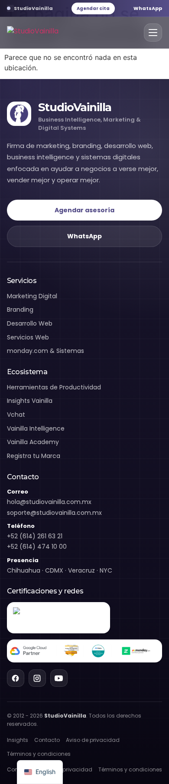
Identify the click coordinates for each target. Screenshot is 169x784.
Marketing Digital (32, 296)
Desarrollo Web (29, 323)
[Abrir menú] (153, 32)
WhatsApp (147, 8)
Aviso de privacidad (93, 740)
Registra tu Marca (33, 455)
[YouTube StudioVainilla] (59, 678)
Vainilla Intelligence (36, 428)
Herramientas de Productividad (54, 387)
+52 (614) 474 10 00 (37, 546)
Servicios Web (28, 337)
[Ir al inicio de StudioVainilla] (32, 33)
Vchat (16, 414)
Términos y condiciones (39, 754)
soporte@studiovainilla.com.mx (54, 512)
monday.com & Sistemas (45, 350)
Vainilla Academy (33, 442)
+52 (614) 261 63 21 (34, 536)
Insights (17, 740)
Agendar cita (93, 8)
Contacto (47, 740)
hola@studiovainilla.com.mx (49, 501)
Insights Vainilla (29, 400)
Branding (20, 309)
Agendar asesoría (84, 210)
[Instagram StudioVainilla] (37, 678)
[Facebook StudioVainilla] (15, 678)
